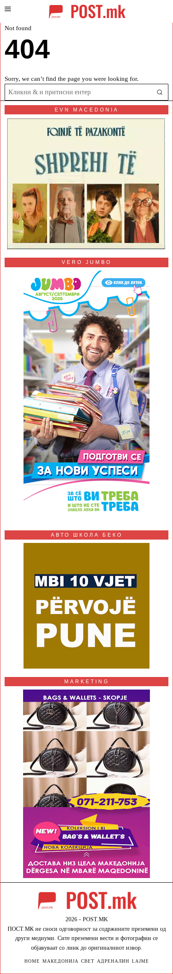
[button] (160, 92)
